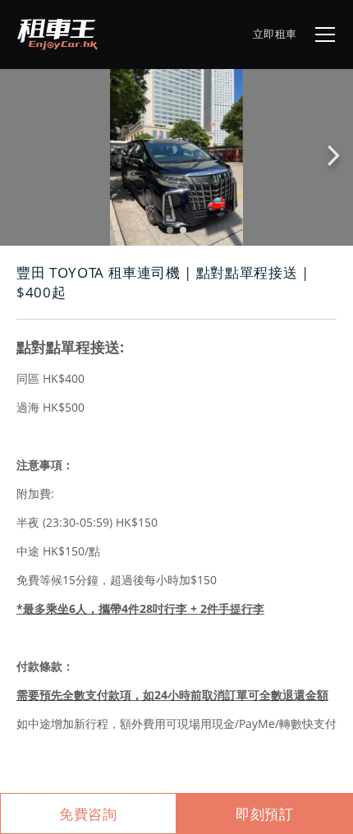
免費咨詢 (88, 813)
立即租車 (275, 33)
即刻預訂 (265, 813)
